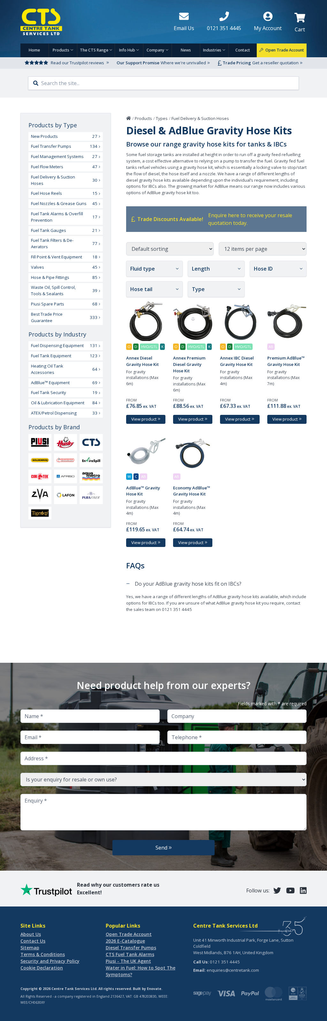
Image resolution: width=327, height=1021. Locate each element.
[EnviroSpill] (91, 460)
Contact (242, 50)
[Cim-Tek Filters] (40, 476)
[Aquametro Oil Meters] (91, 476)
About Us (30, 934)
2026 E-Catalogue (125, 941)
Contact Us (32, 941)
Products (61, 50)
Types (162, 118)
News (186, 50)
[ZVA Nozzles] (40, 495)
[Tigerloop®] (40, 513)
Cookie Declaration (41, 968)
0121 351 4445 (225, 962)
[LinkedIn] (303, 890)
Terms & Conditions (42, 954)
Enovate (154, 988)
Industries (212, 50)
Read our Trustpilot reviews (77, 63)
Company (155, 50)
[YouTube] (290, 890)
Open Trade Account (129, 934)
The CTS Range (94, 50)
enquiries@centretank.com (233, 970)
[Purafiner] (91, 495)
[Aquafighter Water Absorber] (65, 460)
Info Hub (127, 50)
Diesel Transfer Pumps (131, 948)
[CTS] (91, 442)
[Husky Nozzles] (65, 442)
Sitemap (29, 948)
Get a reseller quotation (275, 63)
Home (34, 50)
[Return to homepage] (92, 21)
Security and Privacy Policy (50, 961)
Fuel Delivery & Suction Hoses (200, 118)
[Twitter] (277, 890)
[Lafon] (65, 495)
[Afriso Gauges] (65, 476)
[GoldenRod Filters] (40, 460)
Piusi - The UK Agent (128, 961)
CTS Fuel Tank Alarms (130, 954)
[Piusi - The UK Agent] (40, 442)
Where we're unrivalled (183, 63)
